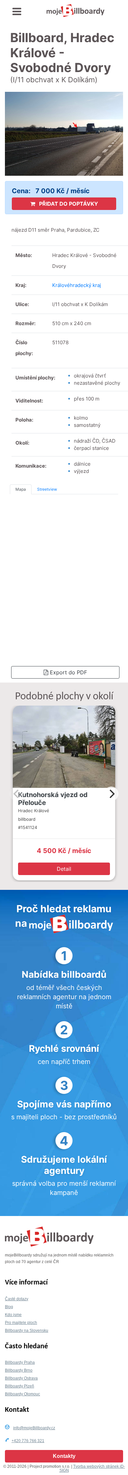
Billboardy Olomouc (22, 1394)
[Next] (111, 794)
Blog (9, 1307)
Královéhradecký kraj (76, 285)
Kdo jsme (13, 1314)
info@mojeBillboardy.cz (34, 1428)
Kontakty (64, 1456)
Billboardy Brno (18, 1370)
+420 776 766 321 (27, 1440)
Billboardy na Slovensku (26, 1330)
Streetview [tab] (47, 489)
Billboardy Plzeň (19, 1386)
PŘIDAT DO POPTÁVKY (68, 203)
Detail (64, 869)
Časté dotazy (16, 1299)
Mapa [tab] (20, 489)
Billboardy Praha (20, 1362)
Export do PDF (67, 672)
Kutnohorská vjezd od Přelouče (53, 799)
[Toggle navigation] (17, 12)
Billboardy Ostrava (21, 1378)
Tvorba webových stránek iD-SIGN (92, 1468)
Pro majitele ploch (21, 1322)
